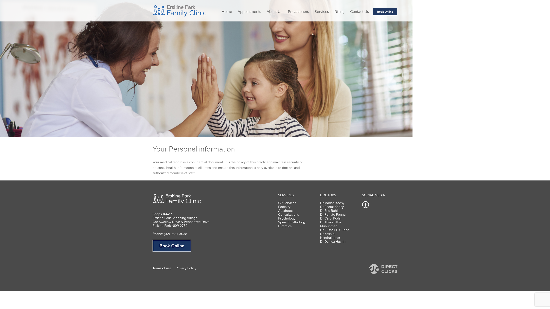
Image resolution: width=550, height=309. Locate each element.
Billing (340, 11)
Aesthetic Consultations (288, 213)
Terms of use (162, 268)
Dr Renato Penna (332, 215)
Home (227, 11)
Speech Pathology (292, 222)
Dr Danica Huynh (332, 242)
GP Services (287, 203)
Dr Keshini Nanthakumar (330, 236)
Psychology (286, 218)
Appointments (249, 11)
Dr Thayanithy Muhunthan (330, 224)
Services (322, 11)
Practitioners (298, 11)
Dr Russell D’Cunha (334, 230)
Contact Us (359, 11)
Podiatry (284, 207)
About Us (274, 11)
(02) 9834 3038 (175, 234)
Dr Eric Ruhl (329, 211)
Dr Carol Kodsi (330, 218)
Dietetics (285, 226)
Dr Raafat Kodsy (332, 207)
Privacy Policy (186, 268)
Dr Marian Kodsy (332, 203)
